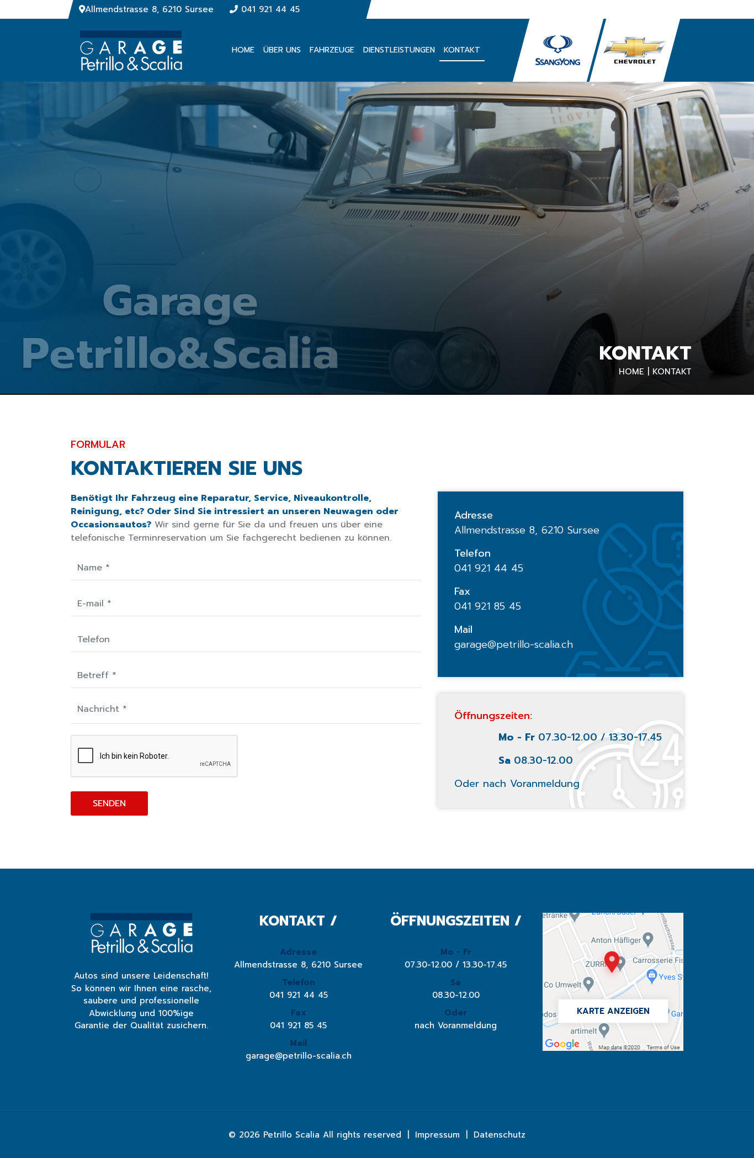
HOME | (634, 372)
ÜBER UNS (282, 50)
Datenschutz (499, 1135)
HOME (243, 50)
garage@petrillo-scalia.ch (513, 644)
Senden (109, 803)
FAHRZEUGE (332, 50)
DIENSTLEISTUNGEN (399, 50)
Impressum (437, 1135)
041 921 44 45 (270, 9)
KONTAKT (462, 50)
